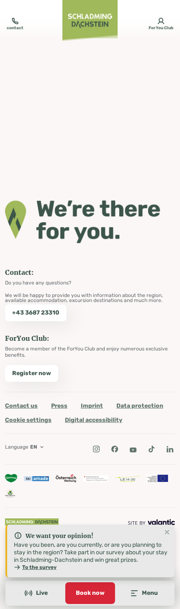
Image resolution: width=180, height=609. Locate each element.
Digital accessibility (93, 420)
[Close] (167, 532)
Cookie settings (28, 420)
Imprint (92, 405)
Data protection (139, 405)
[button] (96, 449)
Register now (31, 373)
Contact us (21, 405)
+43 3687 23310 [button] (35, 312)
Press (59, 405)
